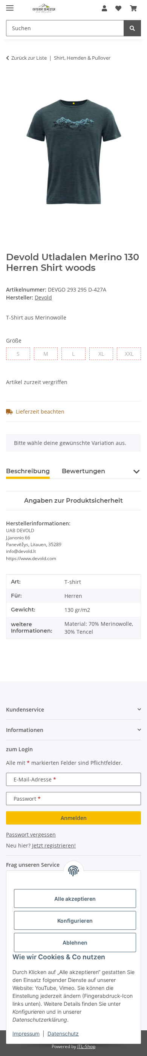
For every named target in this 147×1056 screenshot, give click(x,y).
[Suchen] (132, 28)
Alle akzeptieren (75, 898)
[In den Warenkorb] (12, 81)
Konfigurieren (75, 920)
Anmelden (74, 817)
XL (103, 353)
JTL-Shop (86, 1046)
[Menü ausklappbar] (10, 4)
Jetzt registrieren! (54, 845)
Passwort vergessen (31, 834)
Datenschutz (63, 1033)
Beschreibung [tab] (28, 471)
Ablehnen (75, 942)
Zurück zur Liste (29, 57)
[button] (104, 8)
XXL (133, 353)
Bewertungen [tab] (83, 471)
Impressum (26, 1033)
